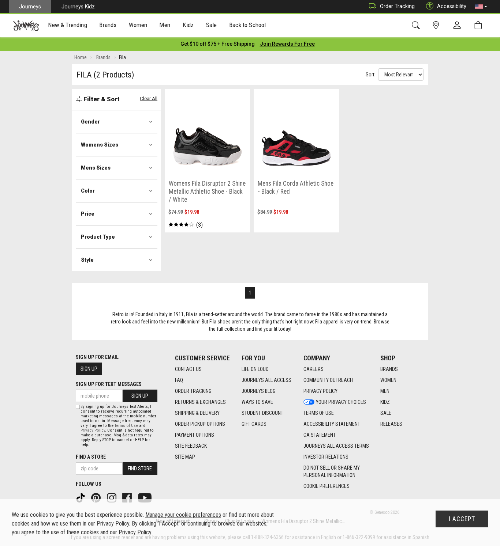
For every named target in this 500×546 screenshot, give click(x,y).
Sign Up (89, 369)
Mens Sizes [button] (96, 168)
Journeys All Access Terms (336, 446)
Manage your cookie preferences (183, 514)
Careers (313, 369)
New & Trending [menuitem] (67, 25)
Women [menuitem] (138, 25)
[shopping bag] (480, 25)
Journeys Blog (259, 391)
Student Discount (262, 413)
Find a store (91, 457)
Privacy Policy (320, 391)
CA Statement (319, 435)
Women (388, 380)
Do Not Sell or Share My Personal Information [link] (331, 471)
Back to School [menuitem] (247, 25)
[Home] (26, 25)
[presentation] (67, 26)
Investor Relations (325, 457)
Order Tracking (397, 6)
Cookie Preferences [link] (326, 486)
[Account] (459, 26)
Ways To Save (257, 402)
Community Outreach (328, 380)
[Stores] (437, 25)
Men (384, 391)
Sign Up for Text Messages (109, 384)
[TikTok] (81, 497)
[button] (481, 6)
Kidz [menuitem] (188, 25)
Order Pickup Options (200, 424)
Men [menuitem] (164, 25)
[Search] (417, 25)
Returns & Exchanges (200, 402)
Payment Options (194, 435)
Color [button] (88, 191)
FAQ (179, 380)
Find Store (140, 468)
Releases (391, 424)
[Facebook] (127, 497)
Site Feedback (191, 446)
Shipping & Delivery (197, 413)
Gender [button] (90, 122)
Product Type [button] (98, 237)
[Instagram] (112, 497)
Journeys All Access (266, 380)
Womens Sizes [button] (99, 145)
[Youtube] (145, 497)
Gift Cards (254, 424)
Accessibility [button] (451, 6)
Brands (389, 369)
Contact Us (188, 369)
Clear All (148, 98)
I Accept (462, 519)
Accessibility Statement (331, 424)
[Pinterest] (96, 497)
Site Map (185, 457)
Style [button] (87, 260)
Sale (385, 413)
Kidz (385, 402)
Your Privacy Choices (341, 402)
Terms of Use (318, 413)
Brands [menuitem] (107, 25)
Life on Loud (255, 369)
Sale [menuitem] (211, 25)
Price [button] (87, 214)
